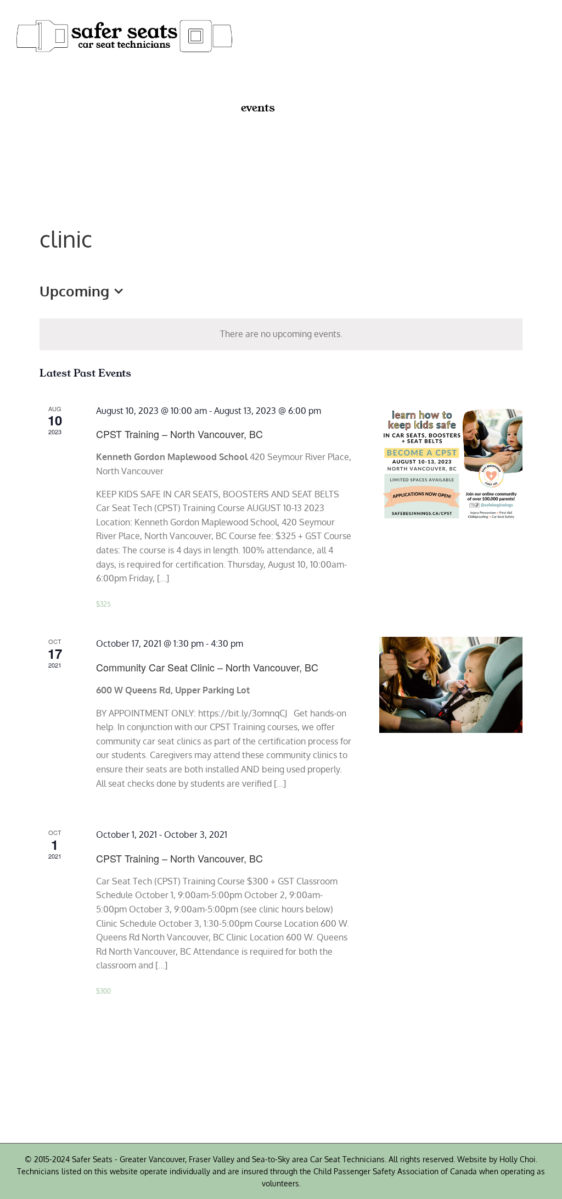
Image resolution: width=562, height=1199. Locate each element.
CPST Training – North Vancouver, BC (179, 434)
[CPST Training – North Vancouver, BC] (450, 464)
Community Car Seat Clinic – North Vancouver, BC (207, 667)
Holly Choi (517, 1159)
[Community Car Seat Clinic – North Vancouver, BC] (450, 684)
